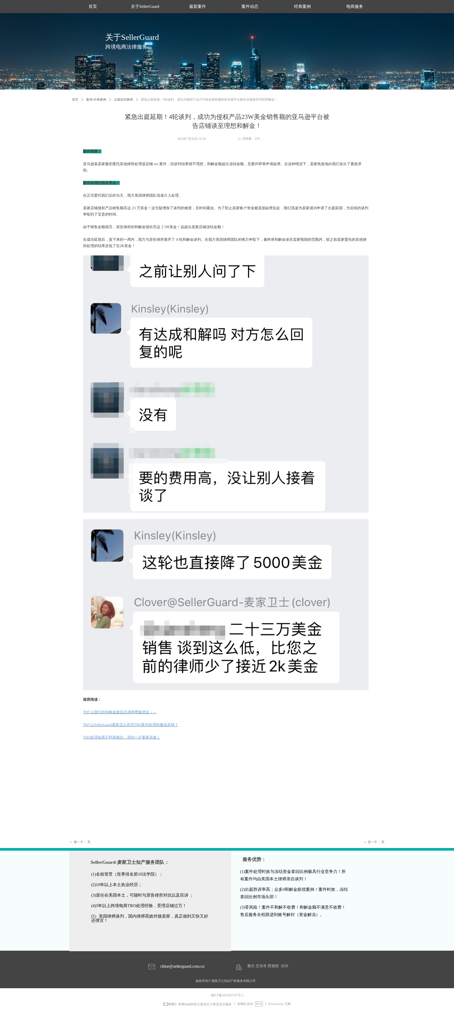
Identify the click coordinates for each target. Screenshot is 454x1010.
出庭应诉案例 (123, 99)
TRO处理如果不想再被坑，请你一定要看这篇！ (121, 737)
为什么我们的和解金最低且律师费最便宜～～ (120, 712)
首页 (75, 99)
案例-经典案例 (96, 99)
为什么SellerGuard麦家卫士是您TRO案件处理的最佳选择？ (130, 725)
